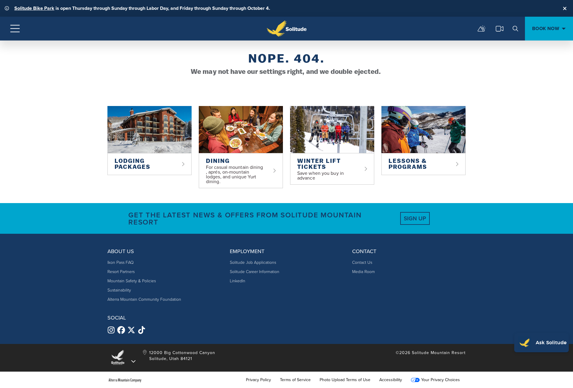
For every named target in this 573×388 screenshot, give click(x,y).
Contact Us (362, 262)
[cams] (499, 28)
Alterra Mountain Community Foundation (144, 299)
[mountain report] (481, 28)
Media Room (363, 272)
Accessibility (390, 380)
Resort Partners (121, 272)
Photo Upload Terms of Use (345, 380)
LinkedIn (237, 281)
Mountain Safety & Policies (131, 281)
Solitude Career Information (254, 272)
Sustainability (119, 290)
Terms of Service (295, 380)
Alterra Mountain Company (125, 380)
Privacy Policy (258, 380)
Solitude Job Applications (253, 262)
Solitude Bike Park (34, 8)
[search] (515, 28)
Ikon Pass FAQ (120, 262)
